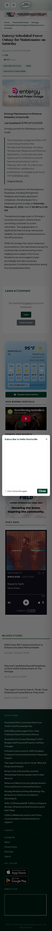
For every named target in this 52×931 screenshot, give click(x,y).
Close (42, 491)
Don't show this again (17, 491)
